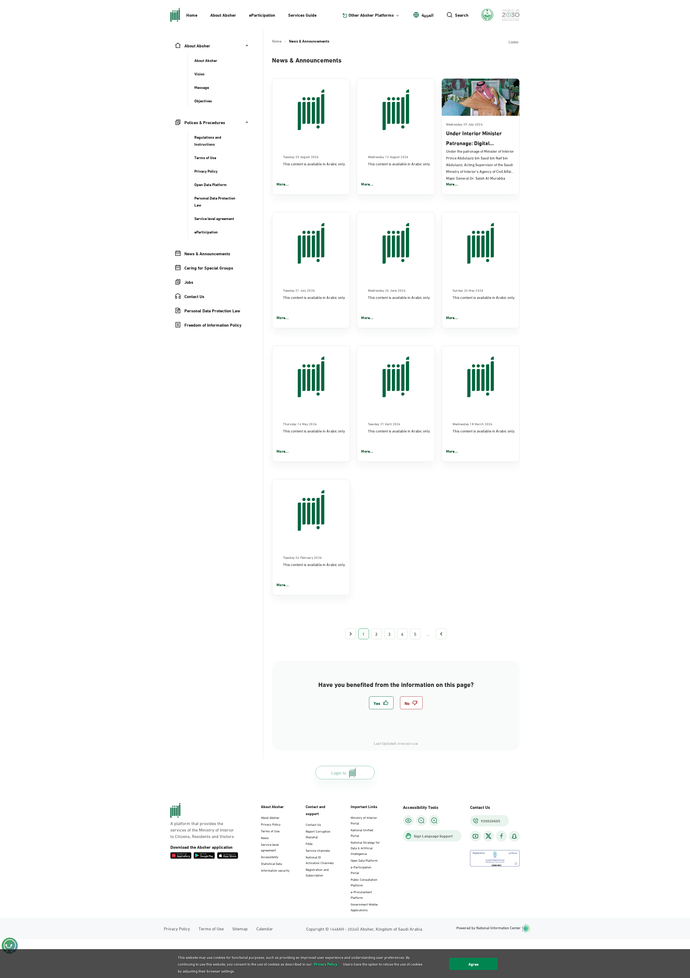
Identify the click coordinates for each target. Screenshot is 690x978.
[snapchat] (514, 836)
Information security (275, 870)
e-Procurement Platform (361, 894)
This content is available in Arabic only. (314, 163)
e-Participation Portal (361, 869)
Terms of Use (270, 831)
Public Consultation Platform (364, 882)
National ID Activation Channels (320, 859)
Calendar (264, 928)
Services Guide (302, 15)
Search (461, 15)
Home (191, 15)
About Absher (223, 15)
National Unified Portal (362, 832)
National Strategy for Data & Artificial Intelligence (365, 847)
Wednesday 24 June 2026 (387, 290)
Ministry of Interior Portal (364, 820)
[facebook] (501, 836)
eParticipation (262, 15)
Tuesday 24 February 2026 (302, 557)
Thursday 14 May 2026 (300, 424)
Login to (338, 772)
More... (283, 183)
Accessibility (269, 857)
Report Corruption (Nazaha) (318, 834)
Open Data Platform (364, 860)
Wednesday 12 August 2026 (388, 156)
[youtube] (475, 836)
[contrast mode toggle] (408, 820)
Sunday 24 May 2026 (468, 290)
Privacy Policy (271, 824)
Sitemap (240, 928)
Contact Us (313, 824)
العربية (427, 15)
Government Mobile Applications (364, 907)
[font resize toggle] (421, 820)
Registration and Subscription (317, 872)
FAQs (309, 843)
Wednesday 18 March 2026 (473, 424)
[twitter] (488, 836)
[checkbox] (381, 702)
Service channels (318, 850)
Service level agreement (270, 847)
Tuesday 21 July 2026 (299, 290)
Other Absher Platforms (371, 15)
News (265, 837)
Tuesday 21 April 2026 (384, 424)
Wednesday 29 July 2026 (464, 124)
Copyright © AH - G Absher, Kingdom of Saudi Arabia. (364, 928)
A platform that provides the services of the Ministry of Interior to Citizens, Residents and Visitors (202, 829)
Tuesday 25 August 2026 (301, 156)
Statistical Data (271, 863)
